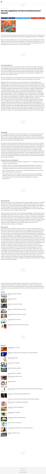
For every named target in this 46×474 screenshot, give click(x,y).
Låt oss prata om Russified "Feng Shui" (15, 304)
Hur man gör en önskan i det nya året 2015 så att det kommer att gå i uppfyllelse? (23, 399)
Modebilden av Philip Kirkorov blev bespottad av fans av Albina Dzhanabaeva (22, 352)
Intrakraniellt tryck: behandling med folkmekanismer (18, 402)
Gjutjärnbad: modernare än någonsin (15, 293)
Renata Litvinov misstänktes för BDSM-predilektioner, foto (19, 393)
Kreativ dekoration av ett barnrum (14, 319)
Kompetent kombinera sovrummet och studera (17, 314)
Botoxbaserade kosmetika (13, 357)
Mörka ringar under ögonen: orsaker (15, 376)
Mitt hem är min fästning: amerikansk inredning (17, 309)
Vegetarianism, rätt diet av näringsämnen (15, 407)
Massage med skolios (12, 381)
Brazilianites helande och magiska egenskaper (17, 417)
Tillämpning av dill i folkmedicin (14, 412)
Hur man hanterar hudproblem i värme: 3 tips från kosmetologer (20, 427)
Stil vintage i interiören (12, 298)
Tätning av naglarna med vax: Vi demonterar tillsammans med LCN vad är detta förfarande (25, 388)
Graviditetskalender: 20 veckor (14, 347)
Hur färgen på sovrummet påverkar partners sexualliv (18, 324)
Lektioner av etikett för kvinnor (14, 433)
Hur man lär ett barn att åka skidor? (15, 422)
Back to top (23, 468)
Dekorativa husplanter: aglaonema (14, 368)
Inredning (6, 8)
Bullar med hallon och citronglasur (14, 373)
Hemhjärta (2, 8)
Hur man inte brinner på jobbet (14, 363)
